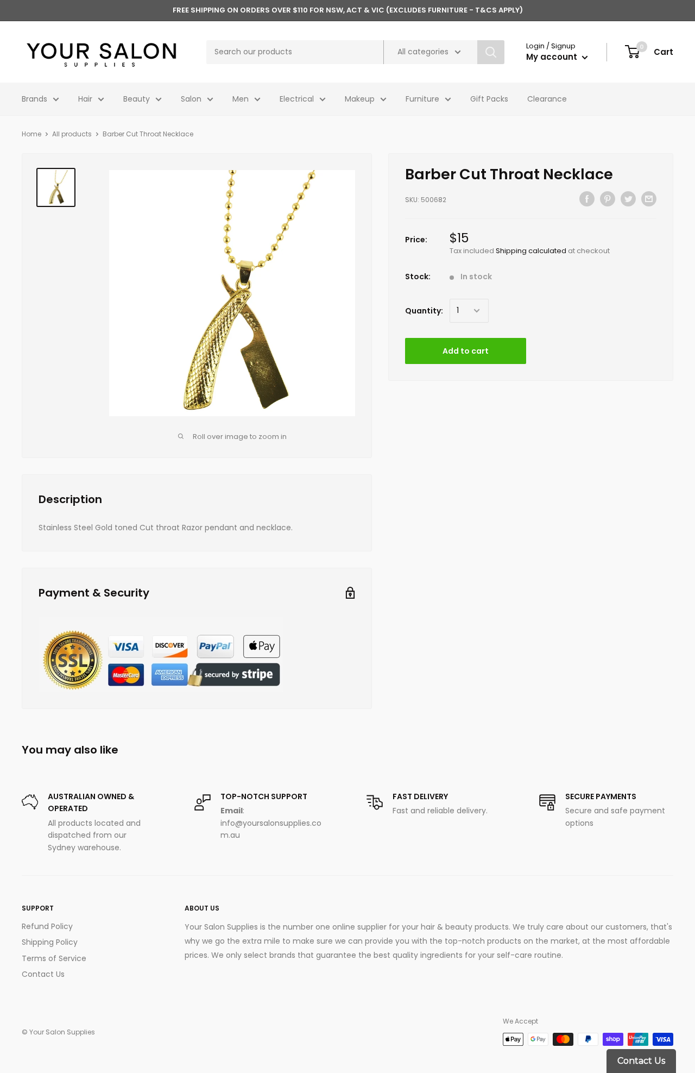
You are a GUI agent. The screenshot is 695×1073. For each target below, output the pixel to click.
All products (72, 134)
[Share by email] (648, 198)
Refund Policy (47, 926)
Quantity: (424, 310)
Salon (191, 98)
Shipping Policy (50, 942)
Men (240, 98)
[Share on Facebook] (587, 198)
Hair (85, 98)
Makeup (360, 98)
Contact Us (43, 974)
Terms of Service (54, 958)
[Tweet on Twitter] (628, 198)
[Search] (490, 52)
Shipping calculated (531, 251)
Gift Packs (489, 98)
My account (552, 56)
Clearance (547, 98)
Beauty (136, 98)
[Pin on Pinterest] (607, 198)
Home (31, 134)
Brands (34, 98)
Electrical (297, 98)
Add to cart (466, 351)
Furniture (422, 98)
